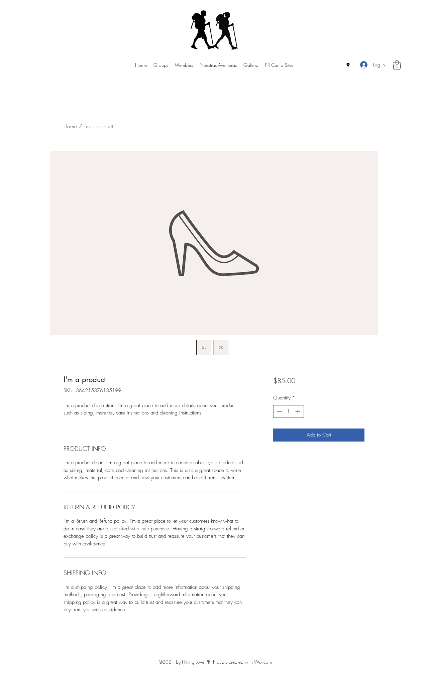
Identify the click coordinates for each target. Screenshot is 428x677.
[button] (397, 65)
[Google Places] (348, 65)
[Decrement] (278, 411)
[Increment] (298, 411)
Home (70, 126)
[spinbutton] (288, 411)
